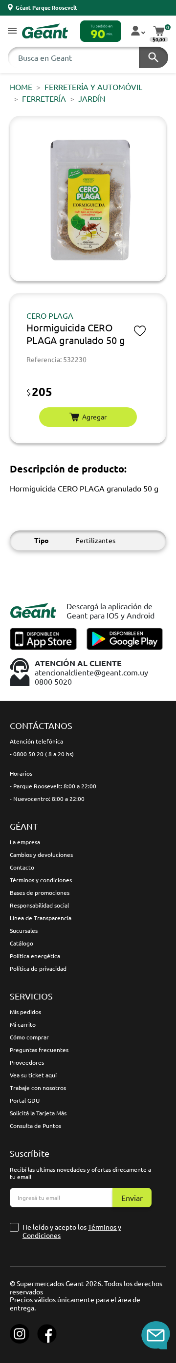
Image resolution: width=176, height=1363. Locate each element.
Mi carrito (23, 1024)
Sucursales (24, 930)
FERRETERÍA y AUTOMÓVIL (93, 86)
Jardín (92, 98)
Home (21, 86)
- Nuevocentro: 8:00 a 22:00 (47, 798)
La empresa (25, 842)
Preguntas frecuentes (39, 1050)
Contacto (22, 867)
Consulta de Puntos (35, 1125)
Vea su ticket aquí (33, 1075)
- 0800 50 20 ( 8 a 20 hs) (42, 754)
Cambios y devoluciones (41, 854)
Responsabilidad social (39, 905)
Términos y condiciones (41, 880)
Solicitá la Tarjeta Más (38, 1113)
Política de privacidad (38, 968)
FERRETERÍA (44, 98)
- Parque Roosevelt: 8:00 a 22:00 (53, 786)
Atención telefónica (36, 741)
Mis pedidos (25, 1012)
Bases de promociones (39, 892)
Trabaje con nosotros (38, 1087)
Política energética (35, 956)
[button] (12, 31)
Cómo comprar (29, 1037)
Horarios (21, 773)
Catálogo (21, 943)
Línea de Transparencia (40, 918)
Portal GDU (25, 1100)
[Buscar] (153, 57)
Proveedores (27, 1062)
